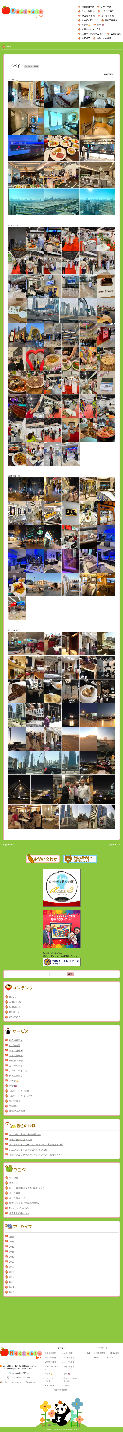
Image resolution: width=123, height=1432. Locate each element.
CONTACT (14, 1017)
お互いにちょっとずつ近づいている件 (28, 1149)
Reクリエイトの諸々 (19, 1208)
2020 (11, 1257)
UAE (36, 66)
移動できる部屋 (104, 38)
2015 (11, 1282)
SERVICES (15, 1007)
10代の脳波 (116, 34)
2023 (11, 1241)
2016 (11, 1277)
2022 (11, 1246)
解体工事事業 (111, 20)
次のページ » (114, 844)
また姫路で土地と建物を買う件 (25, 1134)
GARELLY (14, 1012)
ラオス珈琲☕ (88, 11)
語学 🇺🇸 (100, 25)
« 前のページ (9, 844)
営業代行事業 (107, 11)
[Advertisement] (61, 1321)
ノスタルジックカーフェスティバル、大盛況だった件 (36, 1144)
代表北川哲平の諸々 (19, 1213)
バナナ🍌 (86, 25)
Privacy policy (31, 1382)
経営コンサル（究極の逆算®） (24, 1203)
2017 (11, 1272)
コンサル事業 (107, 16)
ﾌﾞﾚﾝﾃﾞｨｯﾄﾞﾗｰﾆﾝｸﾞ (90, 20)
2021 (11, 1251)
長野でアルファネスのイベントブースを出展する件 (35, 1154)
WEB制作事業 (88, 16)
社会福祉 (13, 1178)
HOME (12, 997)
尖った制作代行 (17, 1198)
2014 (11, 1287)
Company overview (13, 1382)
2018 (11, 1267)
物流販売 (13, 1183)
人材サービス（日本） (92, 29)
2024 (11, 1236)
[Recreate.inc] (23, 18)
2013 (11, 1292)
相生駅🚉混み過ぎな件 (20, 1139)
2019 (11, 1261)
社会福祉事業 (88, 7)
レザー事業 (106, 7)
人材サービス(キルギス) (93, 34)
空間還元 (86, 38)
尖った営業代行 (17, 1193)
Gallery (28, 66)
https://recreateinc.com (21, 1378)
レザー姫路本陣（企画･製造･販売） (27, 1188)
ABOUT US (15, 1002)
